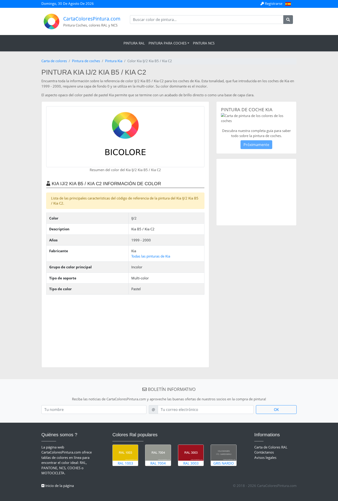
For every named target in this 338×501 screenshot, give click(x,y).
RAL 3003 (191, 463)
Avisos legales (265, 457)
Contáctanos (264, 452)
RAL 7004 (158, 463)
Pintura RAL (134, 43)
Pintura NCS (204, 43)
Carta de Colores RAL (270, 447)
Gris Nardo (223, 463)
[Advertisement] (125, 330)
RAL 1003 (125, 463)
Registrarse (273, 3)
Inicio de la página (59, 485)
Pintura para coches (167, 43)
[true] (288, 19)
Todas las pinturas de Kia (150, 256)
